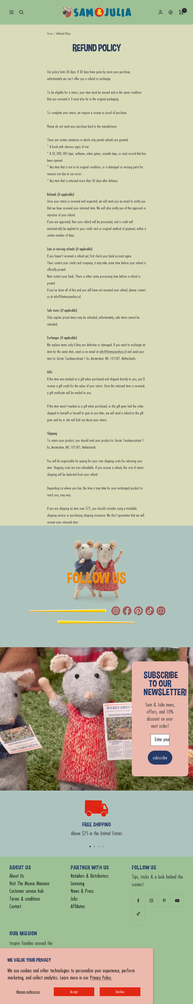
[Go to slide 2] (94, 846)
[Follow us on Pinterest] (164, 900)
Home (50, 33)
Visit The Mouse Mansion (29, 883)
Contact (15, 906)
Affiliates (78, 906)
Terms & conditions (24, 898)
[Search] (21, 12)
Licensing (77, 883)
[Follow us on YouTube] (177, 900)
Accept (74, 991)
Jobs (74, 898)
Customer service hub (26, 891)
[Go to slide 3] (98, 846)
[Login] (160, 12)
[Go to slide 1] (90, 846)
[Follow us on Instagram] (151, 900)
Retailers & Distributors (90, 875)
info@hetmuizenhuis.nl (112, 351)
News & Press (82, 891)
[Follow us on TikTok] (138, 913)
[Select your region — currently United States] (170, 12)
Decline (120, 991)
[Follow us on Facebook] (138, 900)
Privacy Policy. (101, 977)
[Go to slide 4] (103, 846)
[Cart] (181, 12)
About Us (16, 875)
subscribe (160, 757)
